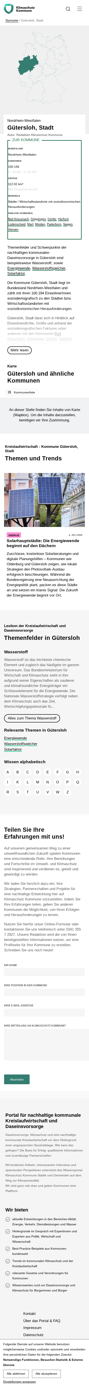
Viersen (13, 229)
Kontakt (29, 1314)
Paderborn (61, 344)
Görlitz (51, 339)
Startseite (11, 20)
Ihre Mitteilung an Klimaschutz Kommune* (35, 1025)
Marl (33, 344)
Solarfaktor (16, 273)
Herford (65, 339)
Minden (45, 344)
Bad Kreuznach (18, 219)
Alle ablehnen (16, 1373)
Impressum (32, 1328)
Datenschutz (33, 1335)
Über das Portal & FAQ (41, 1321)
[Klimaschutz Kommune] (20, 9)
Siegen (68, 224)
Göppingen (35, 339)
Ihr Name (10, 965)
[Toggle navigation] (80, 8)
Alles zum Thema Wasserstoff (32, 718)
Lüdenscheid (17, 344)
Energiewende (18, 268)
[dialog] (44, 1364)
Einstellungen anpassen (19, 1381)
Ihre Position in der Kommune (25, 985)
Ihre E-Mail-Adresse (18, 1005)
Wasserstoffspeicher (48, 268)
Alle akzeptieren (46, 1373)
